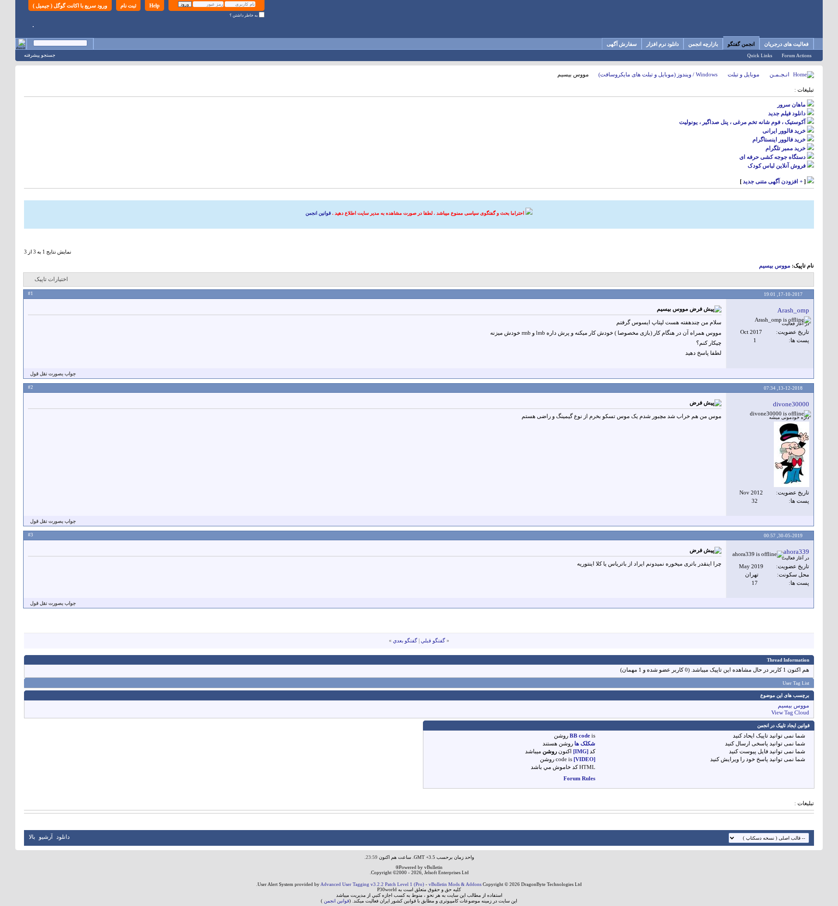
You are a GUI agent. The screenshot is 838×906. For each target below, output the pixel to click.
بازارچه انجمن (703, 44)
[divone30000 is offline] (791, 454)
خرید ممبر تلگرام (786, 148)
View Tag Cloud (790, 712)
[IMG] (580, 751)
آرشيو (46, 837)
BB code (580, 735)
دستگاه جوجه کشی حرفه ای (772, 157)
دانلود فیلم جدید (787, 113)
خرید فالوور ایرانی (784, 130)
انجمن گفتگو (741, 44)
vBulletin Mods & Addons (455, 884)
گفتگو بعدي (405, 641)
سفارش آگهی (622, 44)
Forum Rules (579, 778)
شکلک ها (584, 743)
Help (154, 6)
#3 (30, 534)
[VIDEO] (584, 759)
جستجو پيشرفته (39, 55)
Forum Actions (796, 55)
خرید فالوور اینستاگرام (779, 139)
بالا (32, 837)
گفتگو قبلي (433, 641)
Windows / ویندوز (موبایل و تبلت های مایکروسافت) (658, 74)
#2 (30, 387)
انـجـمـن (779, 74)
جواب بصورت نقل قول (53, 373)
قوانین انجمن (318, 213)
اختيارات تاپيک (51, 279)
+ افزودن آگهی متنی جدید (773, 181)
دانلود (63, 837)
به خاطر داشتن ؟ (244, 15)
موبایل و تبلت (743, 74)
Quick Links (759, 55)
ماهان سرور (791, 104)
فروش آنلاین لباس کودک (777, 165)
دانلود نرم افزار (662, 44)
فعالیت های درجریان (786, 44)
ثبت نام (128, 6)
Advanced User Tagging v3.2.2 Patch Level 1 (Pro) (372, 884)
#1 (30, 293)
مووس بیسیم (774, 265)
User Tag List (796, 683)
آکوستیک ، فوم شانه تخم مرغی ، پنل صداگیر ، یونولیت (742, 122)
